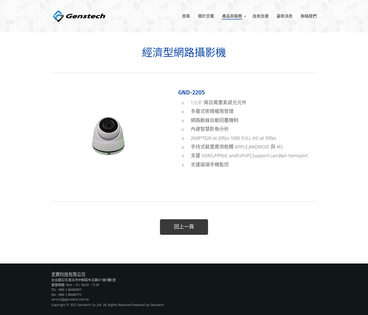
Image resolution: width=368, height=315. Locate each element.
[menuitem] (187, 16)
